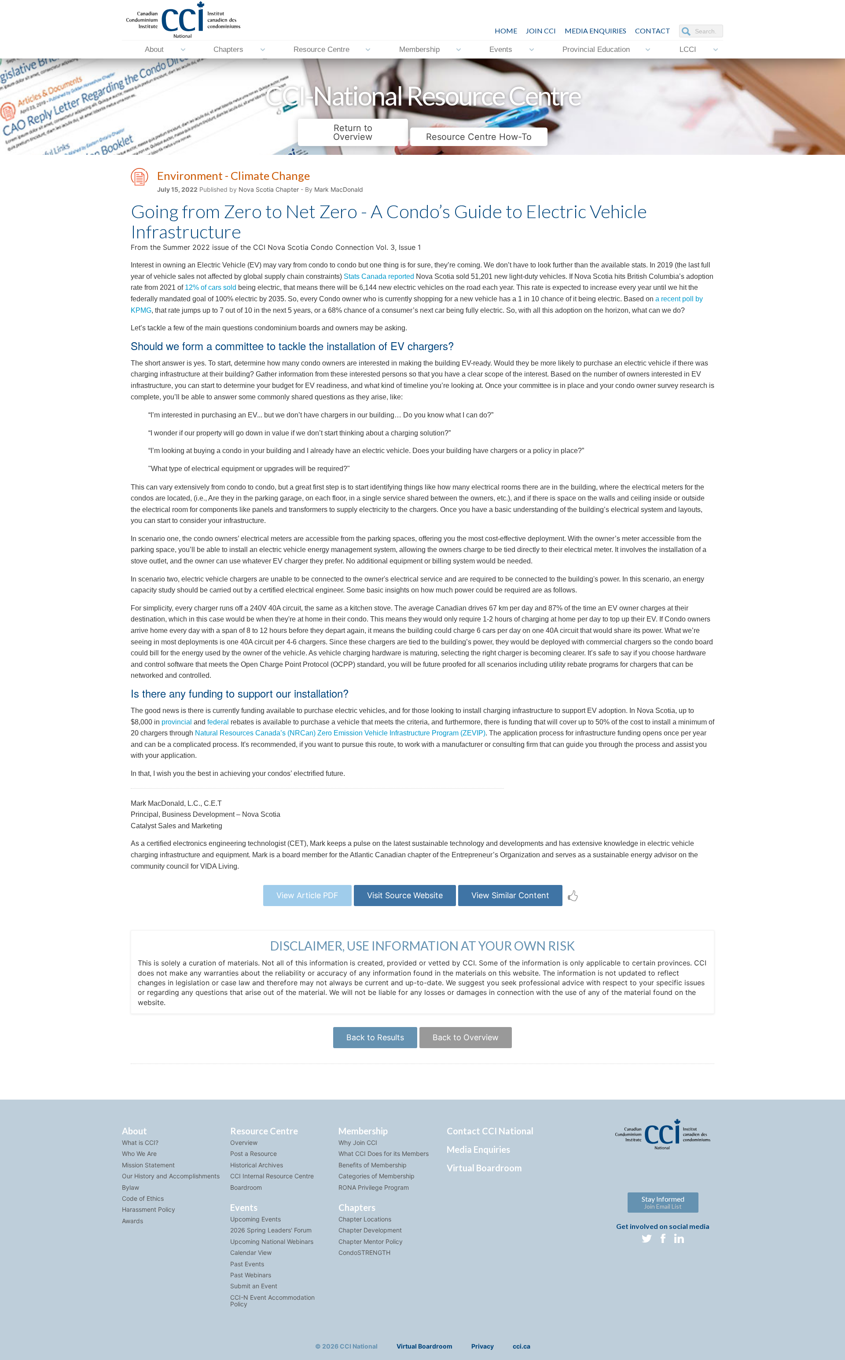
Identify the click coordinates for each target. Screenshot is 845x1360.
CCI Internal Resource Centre (272, 1176)
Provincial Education (596, 49)
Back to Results (375, 1037)
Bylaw (130, 1187)
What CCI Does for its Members (383, 1153)
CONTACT (652, 30)
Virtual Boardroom (484, 1168)
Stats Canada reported (379, 276)
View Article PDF (307, 895)
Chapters (228, 49)
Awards (132, 1221)
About (154, 49)
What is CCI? (140, 1142)
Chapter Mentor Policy (370, 1241)
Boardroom (246, 1187)
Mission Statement (148, 1165)
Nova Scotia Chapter (269, 189)
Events (500, 49)
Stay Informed (663, 1202)
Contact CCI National (490, 1131)
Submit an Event (253, 1286)
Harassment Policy (148, 1209)
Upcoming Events (255, 1219)
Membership (419, 49)
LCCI (688, 49)
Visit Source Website (405, 895)
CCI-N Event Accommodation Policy (272, 1301)
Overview (243, 1142)
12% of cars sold (210, 287)
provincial (177, 722)
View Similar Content (510, 895)
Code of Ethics (143, 1198)
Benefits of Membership (372, 1165)
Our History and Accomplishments (171, 1176)
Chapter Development (370, 1230)
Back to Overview (466, 1037)
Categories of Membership (376, 1176)
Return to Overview (352, 132)
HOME (506, 30)
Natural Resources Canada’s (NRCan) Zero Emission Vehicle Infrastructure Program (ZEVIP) (340, 733)
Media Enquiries (595, 30)
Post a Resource (253, 1153)
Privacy (482, 1346)
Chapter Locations (364, 1219)
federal (218, 722)
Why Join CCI (357, 1142)
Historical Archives (256, 1165)
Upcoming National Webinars (271, 1241)
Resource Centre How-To (479, 137)
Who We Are (139, 1153)
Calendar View (251, 1252)
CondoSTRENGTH (364, 1252)
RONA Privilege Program (373, 1187)
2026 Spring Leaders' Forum (271, 1230)
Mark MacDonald (338, 189)
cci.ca (521, 1346)
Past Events (247, 1264)
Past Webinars (250, 1275)
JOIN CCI (541, 30)
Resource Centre (321, 49)
